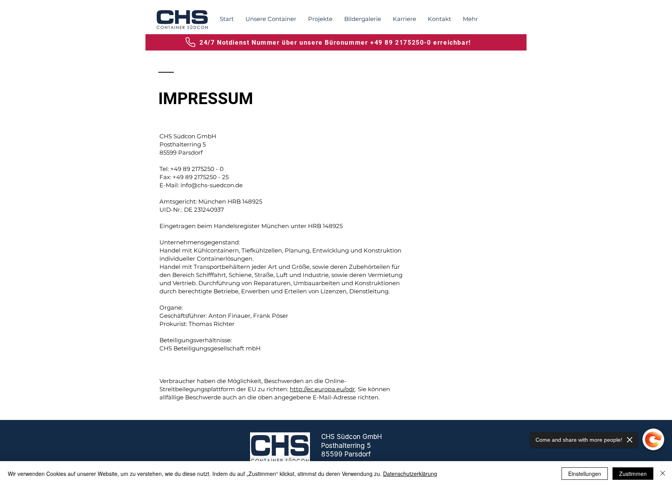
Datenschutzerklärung (410, 473)
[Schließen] (662, 473)
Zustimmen (633, 473)
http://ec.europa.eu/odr (322, 389)
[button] (271, 19)
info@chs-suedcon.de (211, 185)
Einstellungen (584, 473)
